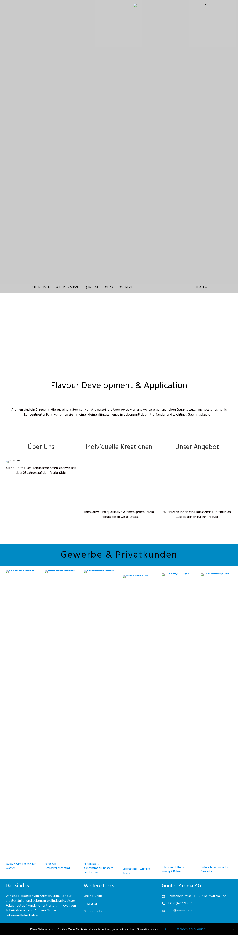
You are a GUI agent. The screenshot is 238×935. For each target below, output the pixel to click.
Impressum (91, 904)
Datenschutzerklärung (189, 929)
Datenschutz (93, 912)
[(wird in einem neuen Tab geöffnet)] (21, 710)
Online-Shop (93, 896)
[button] (206, 288)
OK (166, 929)
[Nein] (233, 929)
